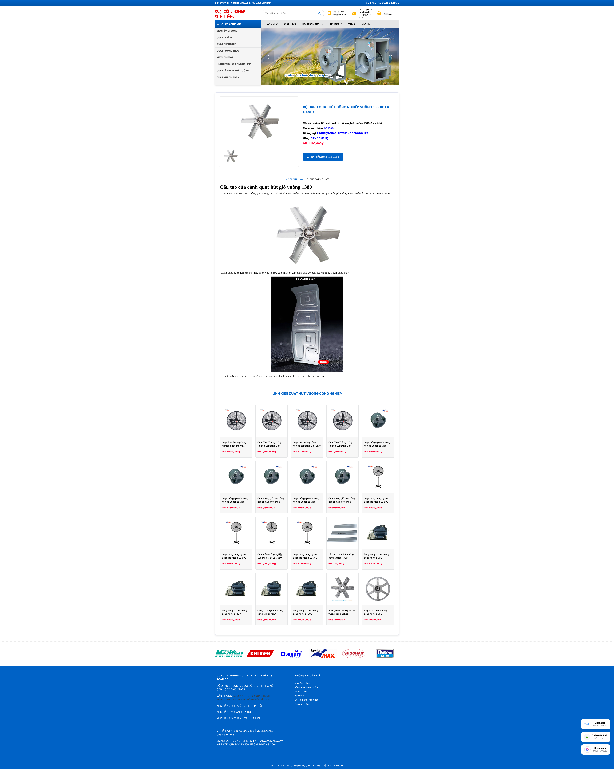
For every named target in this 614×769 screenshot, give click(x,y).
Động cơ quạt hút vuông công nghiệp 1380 (306, 612)
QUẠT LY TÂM (224, 37)
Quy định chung (303, 683)
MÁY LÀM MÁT (225, 57)
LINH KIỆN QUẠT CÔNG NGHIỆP (234, 64)
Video (351, 24)
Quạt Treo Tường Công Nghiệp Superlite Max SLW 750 (234, 445)
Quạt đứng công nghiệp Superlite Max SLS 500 (376, 500)
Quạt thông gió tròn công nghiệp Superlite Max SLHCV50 (235, 501)
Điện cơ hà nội (320, 138)
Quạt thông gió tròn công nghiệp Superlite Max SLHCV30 (341, 501)
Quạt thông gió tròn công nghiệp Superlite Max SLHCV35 (306, 501)
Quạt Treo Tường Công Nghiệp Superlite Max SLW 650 (269, 445)
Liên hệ (366, 24)
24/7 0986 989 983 (339, 13)
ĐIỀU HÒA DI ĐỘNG (227, 30)
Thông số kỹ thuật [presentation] (318, 179)
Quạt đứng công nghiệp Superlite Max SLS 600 (234, 556)
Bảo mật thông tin (304, 704)
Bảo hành (299, 695)
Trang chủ (271, 24)
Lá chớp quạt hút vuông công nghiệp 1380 (341, 556)
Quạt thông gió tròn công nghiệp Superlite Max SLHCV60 (377, 445)
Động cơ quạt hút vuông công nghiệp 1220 (270, 612)
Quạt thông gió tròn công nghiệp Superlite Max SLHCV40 (270, 501)
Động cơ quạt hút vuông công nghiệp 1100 (235, 612)
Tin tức (334, 24)
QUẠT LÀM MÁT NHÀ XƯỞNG (233, 70)
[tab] (295, 179)
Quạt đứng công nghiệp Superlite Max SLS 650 (270, 556)
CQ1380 (329, 128)
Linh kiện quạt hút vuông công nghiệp (342, 133)
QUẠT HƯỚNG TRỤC (228, 50)
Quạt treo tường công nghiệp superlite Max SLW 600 (307, 445)
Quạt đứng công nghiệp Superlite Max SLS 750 (305, 556)
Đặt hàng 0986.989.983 (325, 156)
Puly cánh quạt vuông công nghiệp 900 (375, 612)
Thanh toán (301, 691)
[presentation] (268, 56)
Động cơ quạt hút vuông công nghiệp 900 (377, 556)
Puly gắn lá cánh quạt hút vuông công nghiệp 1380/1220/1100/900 (341, 613)
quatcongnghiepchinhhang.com (252, 744)
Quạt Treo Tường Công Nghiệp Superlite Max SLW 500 (340, 445)
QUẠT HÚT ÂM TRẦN (228, 77)
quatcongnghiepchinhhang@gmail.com (365, 13)
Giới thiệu (290, 24)
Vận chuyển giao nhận (306, 687)
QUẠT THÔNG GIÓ (226, 44)
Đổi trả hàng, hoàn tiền (306, 699)
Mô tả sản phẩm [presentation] (295, 179)
